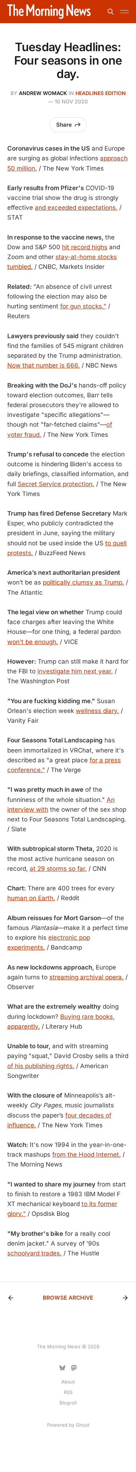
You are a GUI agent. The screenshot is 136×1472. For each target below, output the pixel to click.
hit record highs (84, 247)
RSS (68, 1392)
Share (64, 124)
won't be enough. (32, 641)
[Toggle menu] (124, 11)
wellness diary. (97, 710)
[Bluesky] (62, 1368)
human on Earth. (31, 898)
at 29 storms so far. (58, 868)
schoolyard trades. (34, 1253)
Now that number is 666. (43, 365)
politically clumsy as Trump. (83, 582)
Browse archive (68, 1297)
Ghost (82, 1425)
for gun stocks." (83, 306)
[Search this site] (110, 11)
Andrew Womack (43, 93)
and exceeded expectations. (76, 207)
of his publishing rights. (40, 1066)
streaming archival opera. (86, 977)
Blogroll (68, 1403)
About (68, 1382)
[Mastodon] (74, 1368)
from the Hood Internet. (86, 1154)
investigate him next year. (75, 671)
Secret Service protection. (56, 484)
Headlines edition (100, 93)
